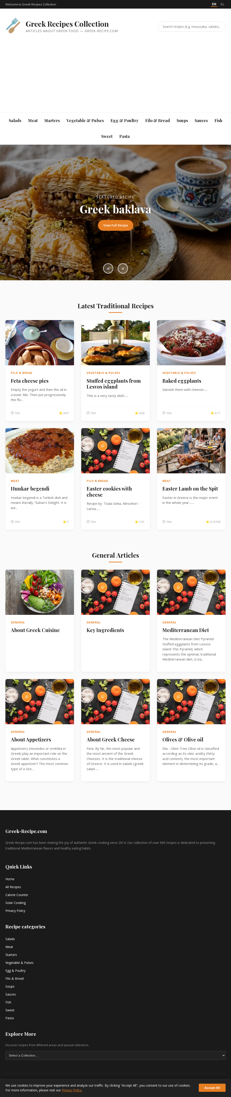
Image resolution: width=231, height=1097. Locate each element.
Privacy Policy (15, 910)
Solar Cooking (15, 903)
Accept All (212, 1088)
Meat (33, 120)
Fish (218, 120)
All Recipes (13, 887)
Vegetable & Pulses (85, 120)
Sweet (107, 136)
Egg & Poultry (125, 120)
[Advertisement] (115, 69)
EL (222, 4)
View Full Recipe (115, 225)
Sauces (201, 120)
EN (214, 4)
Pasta (124, 136)
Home (9, 879)
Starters (52, 120)
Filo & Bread (157, 120)
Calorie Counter (16, 895)
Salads (15, 120)
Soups (182, 120)
